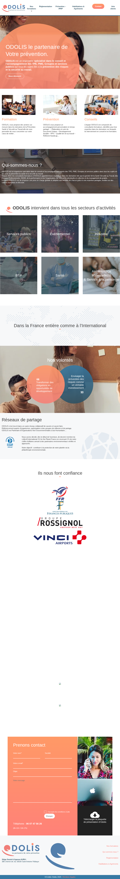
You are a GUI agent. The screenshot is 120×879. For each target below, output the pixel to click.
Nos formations (112, 846)
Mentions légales (69, 877)
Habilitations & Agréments (108, 864)
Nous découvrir (15, 76)
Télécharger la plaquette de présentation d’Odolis (95, 820)
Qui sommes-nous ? (110, 852)
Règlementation (112, 858)
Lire (68, 812)
